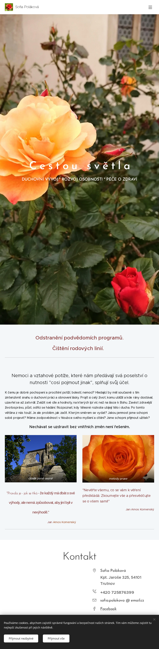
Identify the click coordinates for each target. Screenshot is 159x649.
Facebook (108, 609)
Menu (150, 7)
